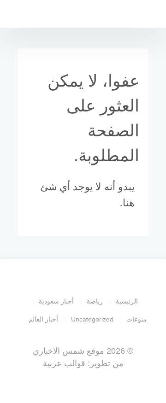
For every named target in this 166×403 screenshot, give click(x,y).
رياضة (95, 301)
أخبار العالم (43, 319)
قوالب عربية (64, 363)
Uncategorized (92, 319)
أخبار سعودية (56, 301)
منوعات (136, 319)
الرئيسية (127, 301)
